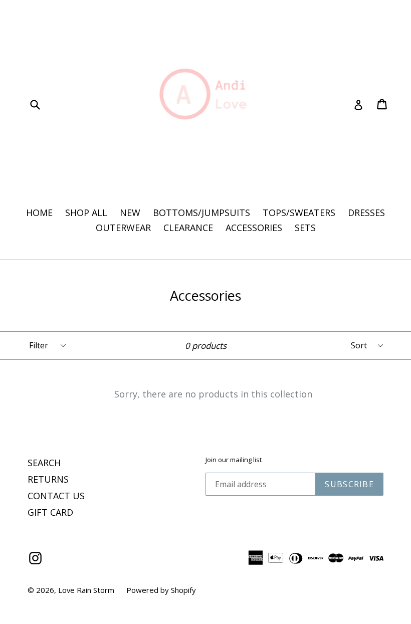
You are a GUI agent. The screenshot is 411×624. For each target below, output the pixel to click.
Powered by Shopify (161, 590)
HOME (39, 212)
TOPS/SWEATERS (299, 212)
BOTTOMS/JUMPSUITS (201, 212)
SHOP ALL (86, 212)
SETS (305, 228)
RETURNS (48, 479)
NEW (130, 212)
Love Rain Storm (87, 590)
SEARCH (44, 463)
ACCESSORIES (254, 228)
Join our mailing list (234, 460)
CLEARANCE (188, 228)
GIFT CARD (50, 512)
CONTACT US (56, 496)
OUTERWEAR (123, 228)
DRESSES (366, 212)
